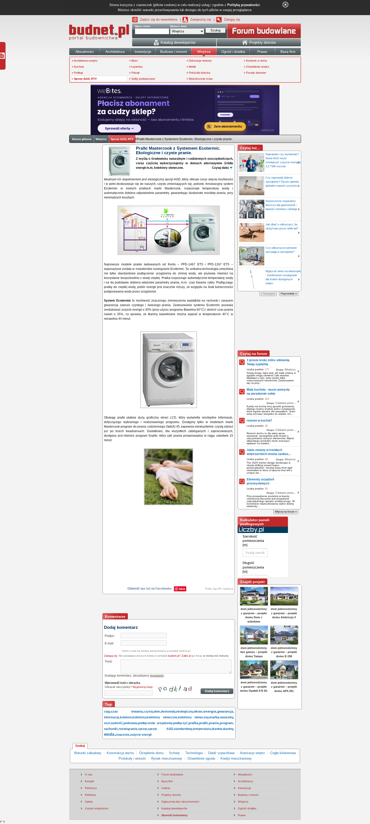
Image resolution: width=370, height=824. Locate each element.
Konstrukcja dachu (120, 753)
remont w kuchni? (259, 420)
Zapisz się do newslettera (158, 19)
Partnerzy (91, 788)
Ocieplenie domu (151, 753)
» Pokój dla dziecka (198, 72)
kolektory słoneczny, (194, 717)
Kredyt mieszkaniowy (236, 758)
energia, (210, 711)
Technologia (194, 753)
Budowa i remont (248, 794)
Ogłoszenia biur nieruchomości (180, 801)
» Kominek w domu (255, 60)
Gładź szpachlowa (221, 753)
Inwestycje (244, 788)
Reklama (90, 794)
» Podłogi (77, 72)
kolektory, (139, 717)
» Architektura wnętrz (85, 60)
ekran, (198, 711)
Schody (174, 753)
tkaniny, (228, 729)
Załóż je (186, 655)
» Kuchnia (78, 66)
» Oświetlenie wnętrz (256, 66)
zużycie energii (141, 734)
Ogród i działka (247, 808)
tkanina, (217, 729)
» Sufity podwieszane (142, 78)
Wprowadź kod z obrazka (122, 683)
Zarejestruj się (200, 19)
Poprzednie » (289, 293)
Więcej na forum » (286, 511)
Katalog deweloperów (174, 808)
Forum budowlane (172, 774)
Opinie (89, 801)
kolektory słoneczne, (162, 717)
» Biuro (133, 60)
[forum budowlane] (264, 31)
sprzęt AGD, (161, 729)
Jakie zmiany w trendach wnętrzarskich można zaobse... (269, 452)
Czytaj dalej (220, 168)
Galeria (165, 788)
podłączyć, (181, 723)
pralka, (194, 723)
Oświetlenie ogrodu (201, 758)
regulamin (157, 675)
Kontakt (89, 781)
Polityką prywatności (243, 5)
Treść (108, 661)
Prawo (242, 815)
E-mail (109, 643)
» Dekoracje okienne (199, 60)
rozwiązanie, (128, 729)
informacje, (112, 717)
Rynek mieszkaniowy (166, 758)
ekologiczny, (185, 711)
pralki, (204, 723)
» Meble (191, 66)
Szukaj (80, 746)
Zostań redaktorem (96, 808)
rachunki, (111, 729)
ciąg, (107, 711)
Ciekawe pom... (285, 402)
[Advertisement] (169, 604)
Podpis (109, 636)
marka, (214, 717)
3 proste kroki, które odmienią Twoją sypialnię (268, 362)
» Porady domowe (255, 72)
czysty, (149, 711)
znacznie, (122, 734)
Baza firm (167, 781)
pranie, (214, 723)
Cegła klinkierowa (283, 753)
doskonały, (168, 711)
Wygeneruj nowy (142, 686)
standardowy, (183, 729)
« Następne (268, 293)
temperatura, (202, 729)
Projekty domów (171, 794)
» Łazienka (135, 66)
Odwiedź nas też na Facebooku (149, 588)
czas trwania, (127, 711)
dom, (157, 711)
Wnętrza (101, 139)
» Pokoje (134, 72)
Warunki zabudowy (87, 753)
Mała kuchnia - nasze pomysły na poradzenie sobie (268, 391)
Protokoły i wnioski (132, 758)
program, (227, 723)
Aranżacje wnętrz (252, 753)
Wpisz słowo (142, 26)
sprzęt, (143, 729)
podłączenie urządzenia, (155, 723)
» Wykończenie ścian (200, 78)
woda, (109, 734)
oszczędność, (114, 723)
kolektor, (126, 717)
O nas (88, 774)
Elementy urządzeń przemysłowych (260, 481)
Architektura (245, 781)
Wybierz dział (178, 26)
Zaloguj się (232, 19)
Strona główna (81, 139)
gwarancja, (225, 711)
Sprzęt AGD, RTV (122, 139)
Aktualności (245, 774)
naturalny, (227, 717)
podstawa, (131, 723)
